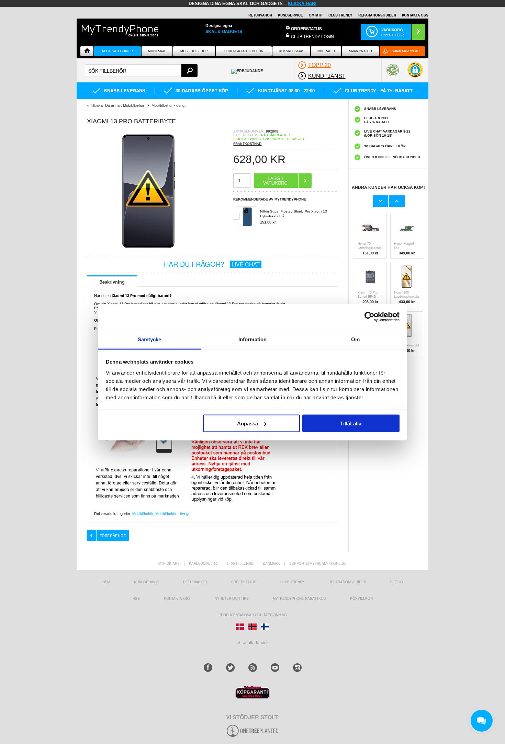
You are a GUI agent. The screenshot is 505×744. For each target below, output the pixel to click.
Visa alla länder (252, 642)
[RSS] (252, 667)
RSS (136, 598)
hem (106, 582)
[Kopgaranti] (252, 697)
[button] (415, 73)
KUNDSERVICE (290, 15)
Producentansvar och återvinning (252, 615)
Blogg (396, 582)
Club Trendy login (312, 36)
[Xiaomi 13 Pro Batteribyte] (149, 251)
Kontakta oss (177, 598)
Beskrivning (112, 281)
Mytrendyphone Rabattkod (299, 598)
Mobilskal (157, 51)
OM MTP (316, 15)
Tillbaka (96, 105)
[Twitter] (230, 667)
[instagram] (297, 667)
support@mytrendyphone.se (318, 563)
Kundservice (146, 582)
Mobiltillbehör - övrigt (172, 514)
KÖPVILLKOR (361, 598)
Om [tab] (355, 339)
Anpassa (247, 423)
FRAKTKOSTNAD (247, 144)
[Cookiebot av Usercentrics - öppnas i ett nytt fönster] (369, 317)
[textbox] (141, 70)
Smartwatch (360, 51)
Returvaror (195, 582)
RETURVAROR (260, 15)
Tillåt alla (350, 423)
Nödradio (326, 51)
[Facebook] (208, 667)
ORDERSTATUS (306, 28)
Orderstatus (243, 582)
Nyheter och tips (232, 598)
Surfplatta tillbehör (243, 51)
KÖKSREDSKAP (291, 51)
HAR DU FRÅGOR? (212, 264)
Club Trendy (340, 15)
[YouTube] (275, 667)
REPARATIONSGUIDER (377, 15)
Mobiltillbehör (194, 51)
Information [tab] (252, 339)
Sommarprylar (406, 51)
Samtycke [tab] (149, 339)
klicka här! (302, 3)
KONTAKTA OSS (415, 15)
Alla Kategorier (117, 51)
